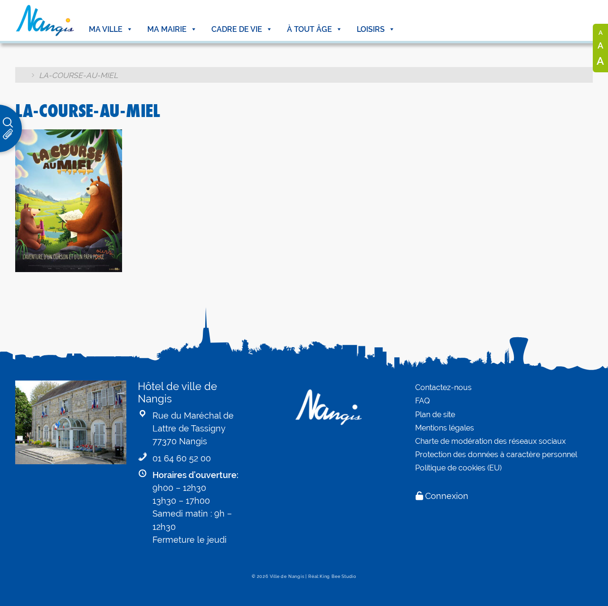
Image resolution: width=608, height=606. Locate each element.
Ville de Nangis (287, 576)
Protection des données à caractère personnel (496, 454)
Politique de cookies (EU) (458, 467)
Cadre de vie (236, 29)
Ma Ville (106, 29)
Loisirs (371, 29)
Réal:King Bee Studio (332, 576)
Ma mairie (167, 29)
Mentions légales (444, 427)
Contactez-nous (443, 387)
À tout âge (309, 29)
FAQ (422, 400)
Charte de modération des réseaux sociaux (490, 441)
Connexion (446, 496)
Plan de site (435, 414)
